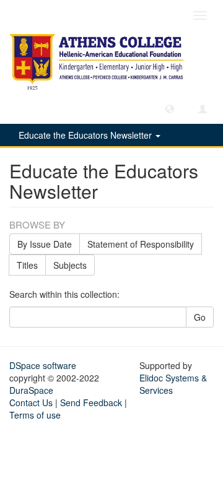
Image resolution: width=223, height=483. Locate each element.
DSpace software (42, 365)
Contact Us (31, 402)
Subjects (70, 265)
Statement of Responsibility (140, 244)
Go (200, 317)
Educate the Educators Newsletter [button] (86, 135)
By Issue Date (44, 244)
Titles (27, 265)
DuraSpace (31, 390)
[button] (170, 108)
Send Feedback (91, 402)
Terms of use (35, 415)
